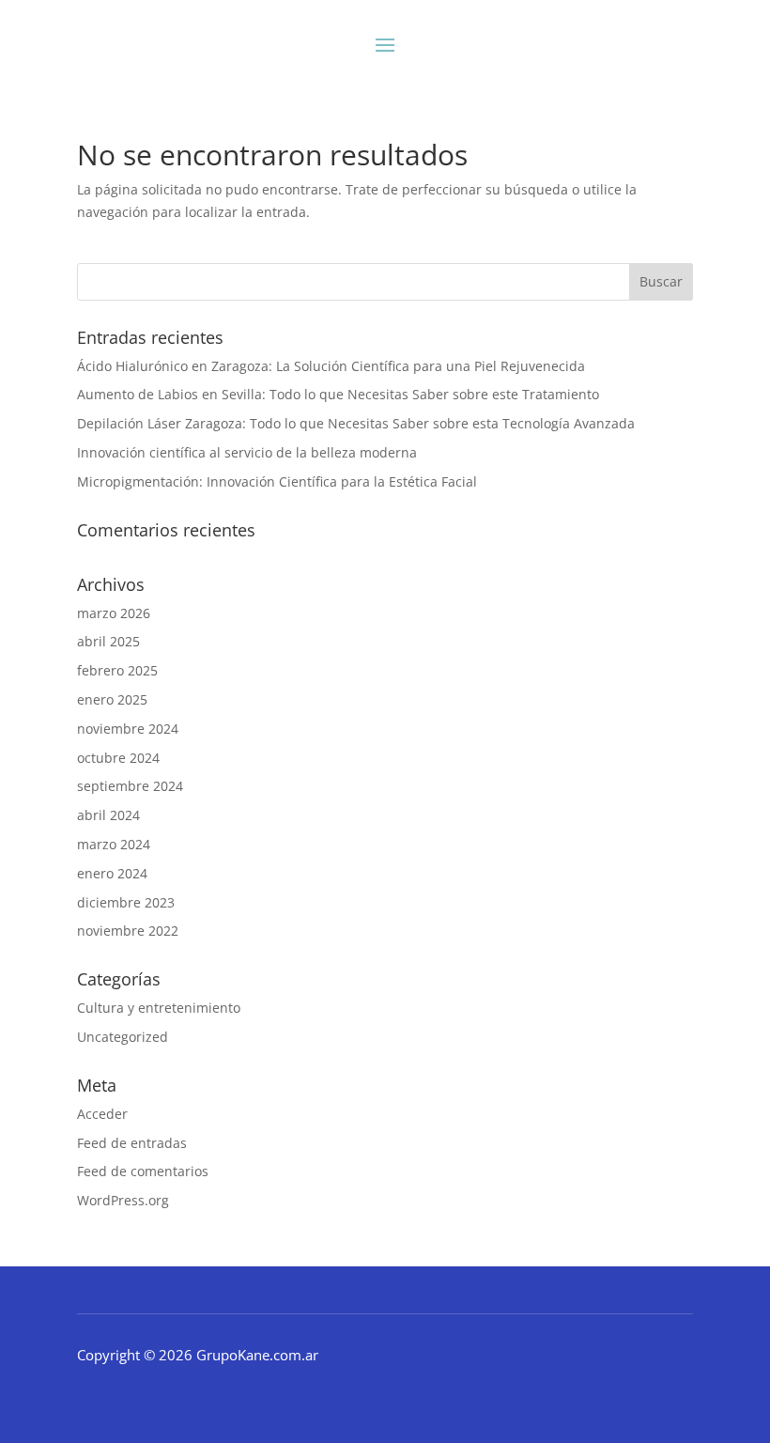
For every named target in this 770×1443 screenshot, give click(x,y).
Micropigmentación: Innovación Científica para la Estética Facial (277, 481)
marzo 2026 (113, 613)
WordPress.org (123, 1200)
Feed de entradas (132, 1143)
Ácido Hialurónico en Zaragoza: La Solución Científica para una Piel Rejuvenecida (331, 366)
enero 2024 (112, 873)
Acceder (102, 1114)
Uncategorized (122, 1037)
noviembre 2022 (127, 930)
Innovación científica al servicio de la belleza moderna (247, 452)
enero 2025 (112, 699)
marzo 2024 (113, 844)
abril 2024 (108, 815)
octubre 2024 (118, 758)
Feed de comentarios (142, 1171)
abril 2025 (108, 641)
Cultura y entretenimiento (158, 1007)
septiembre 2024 (130, 786)
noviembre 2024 (127, 728)
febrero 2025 (117, 670)
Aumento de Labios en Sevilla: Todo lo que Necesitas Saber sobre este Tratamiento (338, 394)
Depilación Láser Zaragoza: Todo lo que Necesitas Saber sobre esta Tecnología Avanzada (356, 423)
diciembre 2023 (126, 902)
